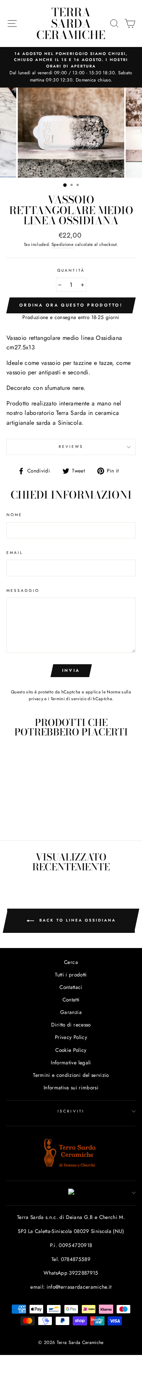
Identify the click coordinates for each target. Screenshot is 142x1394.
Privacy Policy (71, 1037)
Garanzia (71, 1012)
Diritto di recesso (71, 1024)
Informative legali (71, 1062)
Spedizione (62, 244)
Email (14, 552)
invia (71, 670)
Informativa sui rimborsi (71, 1087)
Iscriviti (71, 1111)
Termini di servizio (68, 699)
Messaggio (23, 590)
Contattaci (70, 987)
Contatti (71, 999)
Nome (14, 515)
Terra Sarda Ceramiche (70, 23)
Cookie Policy (70, 1050)
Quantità (70, 270)
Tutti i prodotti (71, 974)
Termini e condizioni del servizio (71, 1075)
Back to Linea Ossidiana (76, 920)
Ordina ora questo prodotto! (71, 305)
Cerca (71, 962)
